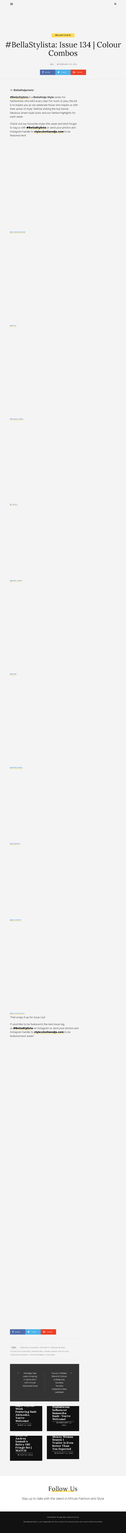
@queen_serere (16, 581)
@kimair (13, 326)
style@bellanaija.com (49, 131)
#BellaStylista (36, 127)
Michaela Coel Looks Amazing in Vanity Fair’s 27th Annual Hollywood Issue (30, 1379)
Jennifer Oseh (37, 1351)
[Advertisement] (63, 18)
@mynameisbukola (17, 232)
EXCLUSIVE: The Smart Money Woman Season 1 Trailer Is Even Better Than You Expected (62, 1440)
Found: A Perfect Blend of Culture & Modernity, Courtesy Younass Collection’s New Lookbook (59, 1382)
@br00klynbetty (16, 768)
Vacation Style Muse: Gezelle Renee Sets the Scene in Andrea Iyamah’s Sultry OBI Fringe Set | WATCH (25, 1438)
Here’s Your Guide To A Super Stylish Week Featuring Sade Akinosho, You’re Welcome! (25, 1410)
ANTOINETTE (45, 1347)
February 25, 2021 (68, 64)
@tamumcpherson (17, 1013)
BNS (51, 64)
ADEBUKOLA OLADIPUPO (29, 1347)
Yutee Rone (50, 1355)
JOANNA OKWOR (50, 1351)
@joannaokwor (16, 920)
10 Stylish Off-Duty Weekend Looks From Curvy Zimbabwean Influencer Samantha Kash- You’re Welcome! (62, 1407)
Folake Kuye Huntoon (20, 1351)
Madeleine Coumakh (19, 1355)
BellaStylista (63, 35)
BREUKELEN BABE (58, 1347)
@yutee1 (13, 674)
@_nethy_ (14, 504)
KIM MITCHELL (63, 1351)
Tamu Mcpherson (36, 1355)
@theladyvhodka (16, 419)
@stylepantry (15, 844)
